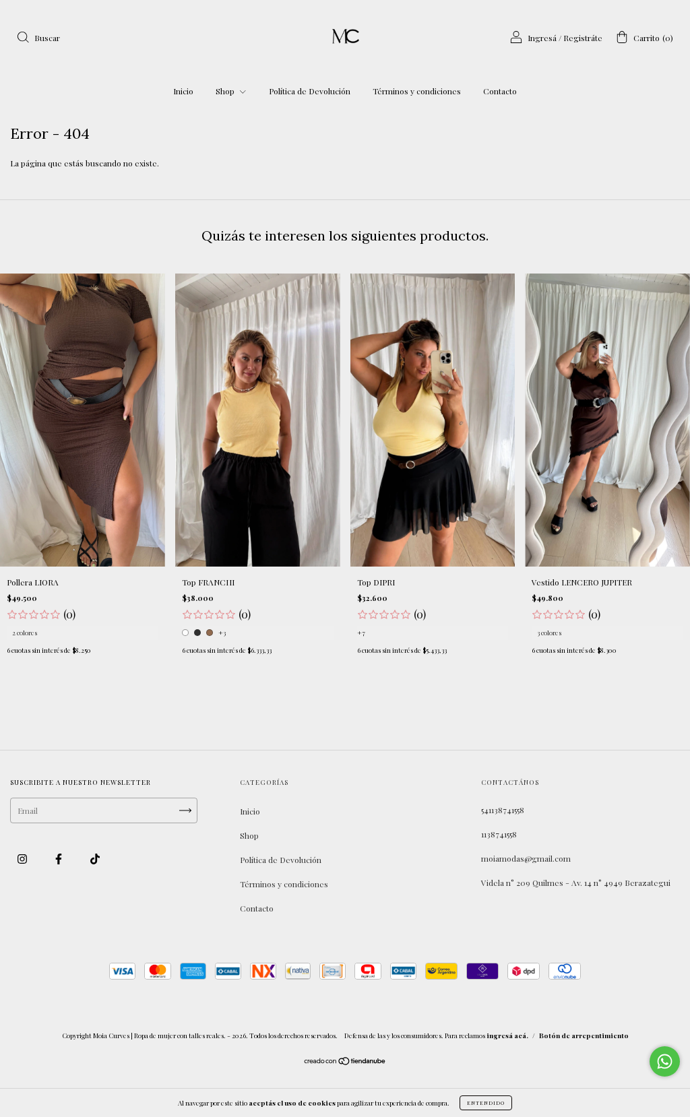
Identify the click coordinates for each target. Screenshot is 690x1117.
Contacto (500, 91)
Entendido (486, 1102)
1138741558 (499, 834)
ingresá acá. (507, 1035)
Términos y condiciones (417, 91)
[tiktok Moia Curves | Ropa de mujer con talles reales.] (95, 858)
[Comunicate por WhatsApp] (665, 1061)
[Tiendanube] (345, 1062)
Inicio (183, 91)
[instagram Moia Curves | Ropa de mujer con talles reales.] (23, 858)
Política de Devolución (309, 91)
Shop (226, 91)
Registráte (582, 37)
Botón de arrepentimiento (584, 1035)
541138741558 (502, 809)
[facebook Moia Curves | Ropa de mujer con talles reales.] (59, 858)
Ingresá (542, 37)
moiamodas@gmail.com (526, 858)
